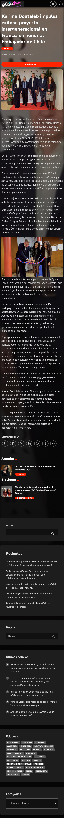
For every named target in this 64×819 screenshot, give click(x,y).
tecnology (12, 774)
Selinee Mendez (14, 771)
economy (12, 750)
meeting (26, 760)
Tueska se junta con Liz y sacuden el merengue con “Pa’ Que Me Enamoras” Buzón (35, 490)
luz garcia (12, 760)
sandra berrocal (35, 767)
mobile (37, 760)
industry (48, 750)
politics (39, 764)
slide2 (29, 771)
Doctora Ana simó (43, 746)
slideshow (41, 771)
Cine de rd (26, 746)
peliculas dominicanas (19, 764)
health (36, 750)
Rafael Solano (14, 767)
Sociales (7, 48)
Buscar (9, 525)
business (40, 742)
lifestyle (40, 757)
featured (25, 750)
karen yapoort (15, 753)
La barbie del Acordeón (19, 757)
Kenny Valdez (10, 54)
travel (25, 774)
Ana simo (27, 742)
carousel (12, 746)
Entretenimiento (24, 498)
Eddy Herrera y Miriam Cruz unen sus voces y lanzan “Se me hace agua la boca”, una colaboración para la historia (28, 575)
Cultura (20, 474)
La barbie (31, 753)
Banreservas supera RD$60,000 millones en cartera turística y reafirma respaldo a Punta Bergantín (32, 668)
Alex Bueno (13, 742)
